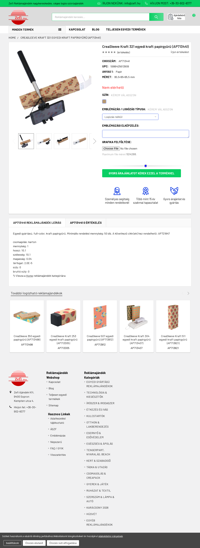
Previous (14, 141)
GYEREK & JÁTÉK (97, 484)
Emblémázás (57, 435)
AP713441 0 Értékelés (86, 222)
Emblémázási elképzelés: (120, 125)
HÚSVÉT (91, 514)
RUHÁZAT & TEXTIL (98, 490)
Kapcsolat (77, 29)
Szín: (119, 95)
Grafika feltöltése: (117, 142)
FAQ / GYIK (56, 448)
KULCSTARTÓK (95, 416)
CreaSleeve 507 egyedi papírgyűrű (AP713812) (100, 337)
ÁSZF (53, 429)
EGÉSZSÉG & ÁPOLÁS (99, 443)
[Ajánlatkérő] (179, 17)
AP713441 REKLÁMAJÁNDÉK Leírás (37, 222)
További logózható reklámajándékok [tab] (36, 293)
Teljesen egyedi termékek (126, 29)
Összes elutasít (34, 543)
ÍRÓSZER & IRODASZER (100, 403)
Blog (95, 29)
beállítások (12, 543)
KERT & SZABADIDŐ (98, 460)
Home (29, 275)
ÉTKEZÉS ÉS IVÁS (97, 409)
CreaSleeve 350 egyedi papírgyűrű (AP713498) (27, 337)
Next (95, 141)
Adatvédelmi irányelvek (110, 536)
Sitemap (53, 405)
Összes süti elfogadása (63, 543)
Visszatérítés (58, 454)
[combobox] (107, 17)
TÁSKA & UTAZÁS (97, 467)
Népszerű (56, 442)
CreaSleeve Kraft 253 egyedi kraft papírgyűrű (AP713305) (64, 339)
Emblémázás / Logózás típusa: (137, 109)
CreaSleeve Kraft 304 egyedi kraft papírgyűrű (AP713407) (137, 339)
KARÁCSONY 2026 (97, 507)
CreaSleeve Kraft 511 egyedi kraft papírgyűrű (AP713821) (173, 339)
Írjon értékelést (180, 52)
